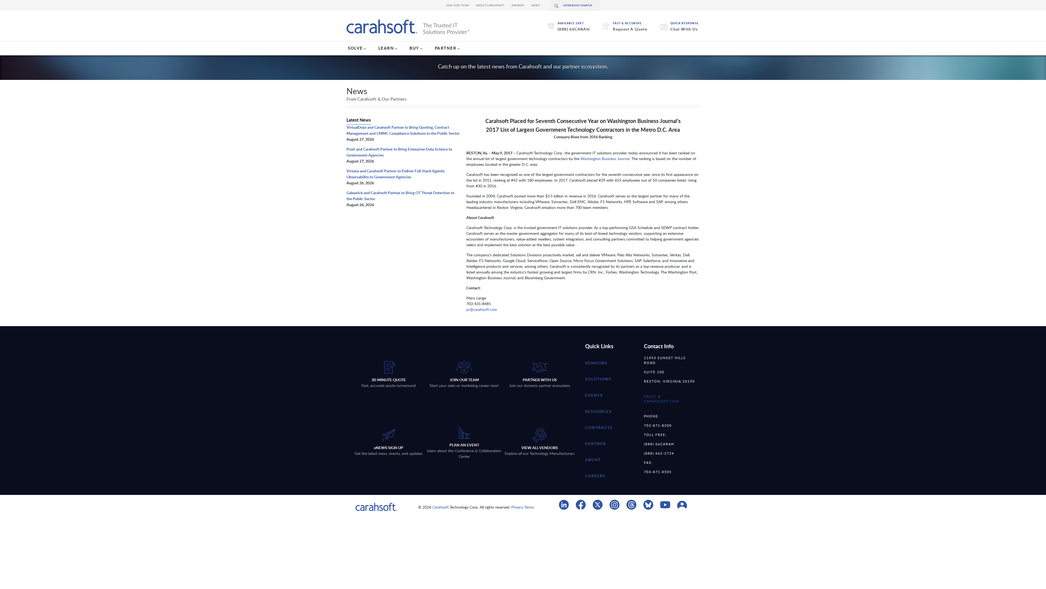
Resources (598, 411)
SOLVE (355, 48)
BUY (414, 48)
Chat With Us (684, 29)
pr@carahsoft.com (481, 309)
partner (595, 443)
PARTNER (446, 48)
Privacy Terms (522, 507)
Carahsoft (440, 507)
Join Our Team (457, 5)
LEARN (386, 48)
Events (594, 395)
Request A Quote (630, 29)
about (593, 459)
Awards (518, 5)
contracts (599, 427)
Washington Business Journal (605, 158)
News (535, 5)
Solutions (598, 378)
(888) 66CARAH (574, 29)
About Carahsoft (490, 5)
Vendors (596, 362)
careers (595, 475)
